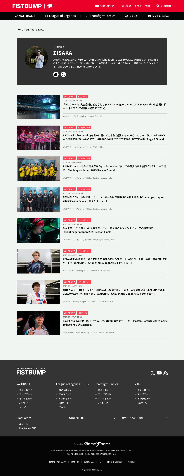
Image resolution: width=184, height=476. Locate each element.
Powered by (78, 444)
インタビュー (25, 398)
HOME (20, 29)
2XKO (138, 384)
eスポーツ (24, 403)
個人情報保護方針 (114, 462)
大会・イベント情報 (138, 6)
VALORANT (23, 384)
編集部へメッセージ (92, 462)
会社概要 (131, 462)
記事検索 (166, 6)
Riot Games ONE (27, 428)
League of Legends (68, 384)
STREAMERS (107, 6)
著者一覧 (29, 29)
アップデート (25, 394)
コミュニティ (25, 390)
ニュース (23, 424)
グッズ (22, 407)
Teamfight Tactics (106, 384)
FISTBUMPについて (57, 462)
